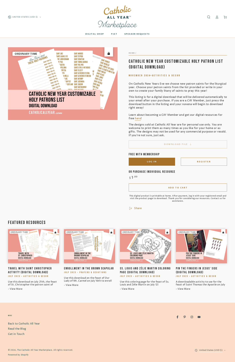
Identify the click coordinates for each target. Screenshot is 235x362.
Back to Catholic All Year (24, 323)
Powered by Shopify (18, 355)
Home (132, 53)
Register (204, 161)
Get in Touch (16, 334)
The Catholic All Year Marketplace (34, 350)
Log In (152, 161)
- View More (15, 288)
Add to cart (178, 187)
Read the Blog (17, 329)
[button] (208, 17)
